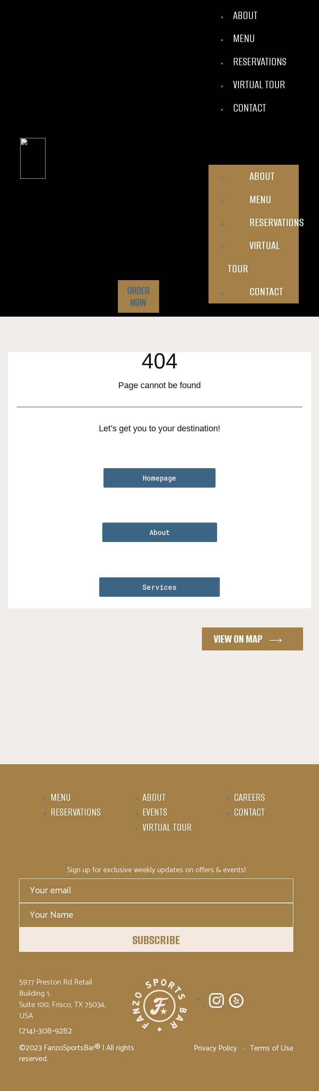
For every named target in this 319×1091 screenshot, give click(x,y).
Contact (249, 107)
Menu (244, 38)
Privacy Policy (216, 1048)
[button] (254, 135)
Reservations (259, 61)
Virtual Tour (259, 84)
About (245, 15)
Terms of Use (270, 1048)
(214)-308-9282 (45, 1031)
